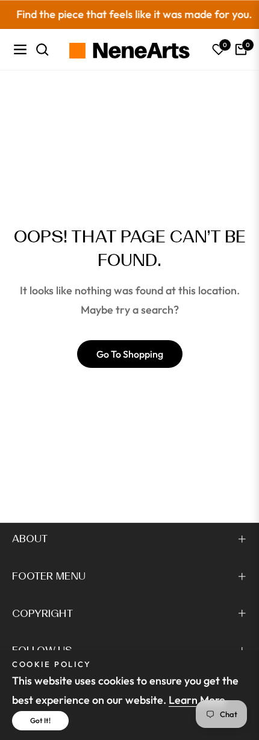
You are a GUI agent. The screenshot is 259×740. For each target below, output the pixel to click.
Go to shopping (129, 354)
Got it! (40, 720)
